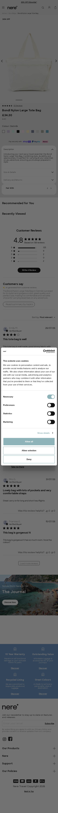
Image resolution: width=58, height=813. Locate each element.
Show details (43, 433)
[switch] (51, 405)
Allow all (29, 441)
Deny (29, 459)
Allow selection (29, 450)
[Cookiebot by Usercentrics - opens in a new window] (43, 351)
